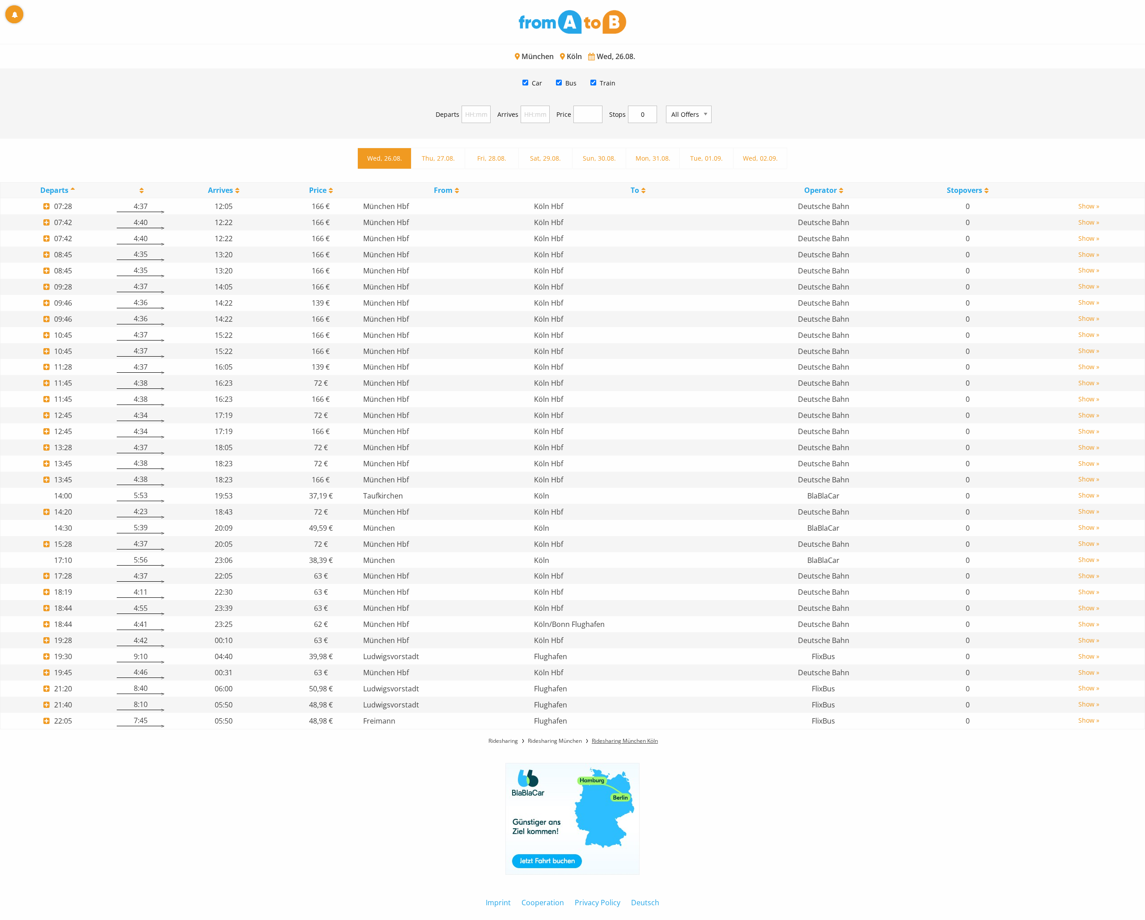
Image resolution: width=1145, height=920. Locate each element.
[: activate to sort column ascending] (140, 190)
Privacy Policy (597, 902)
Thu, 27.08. (438, 158)
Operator (820, 190)
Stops (617, 114)
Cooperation (543, 902)
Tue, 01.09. (706, 158)
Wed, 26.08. (384, 158)
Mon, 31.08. (653, 158)
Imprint (498, 902)
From (443, 190)
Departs (447, 114)
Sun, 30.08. (599, 158)
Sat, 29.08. (545, 158)
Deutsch (645, 902)
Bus (571, 83)
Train (607, 83)
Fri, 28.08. (491, 158)
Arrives (507, 114)
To (635, 190)
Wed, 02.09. (760, 158)
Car (537, 83)
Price (563, 114)
